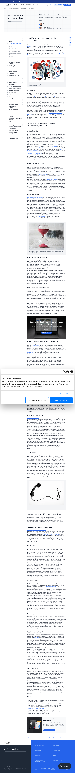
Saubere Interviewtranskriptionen (13, 112)
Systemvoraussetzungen (40, 747)
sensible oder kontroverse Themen (50, 534)
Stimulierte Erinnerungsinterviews (13, 97)
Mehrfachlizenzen (38, 750)
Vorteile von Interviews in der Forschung (14, 41)
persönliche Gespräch (44, 165)
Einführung (11, 46)
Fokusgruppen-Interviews (14, 90)
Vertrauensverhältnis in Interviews (13, 79)
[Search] (46, 4)
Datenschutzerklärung (45, 768)
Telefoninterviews (12, 94)
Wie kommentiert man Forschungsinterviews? (13, 122)
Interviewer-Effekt (12, 84)
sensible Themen (43, 174)
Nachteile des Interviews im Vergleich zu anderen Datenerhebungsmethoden (15, 50)
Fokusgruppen (53, 96)
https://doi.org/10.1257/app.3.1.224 (36, 708)
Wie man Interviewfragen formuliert (14, 76)
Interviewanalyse (41, 216)
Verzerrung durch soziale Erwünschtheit (36, 530)
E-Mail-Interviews (12, 92)
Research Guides (38, 742)
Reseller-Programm (38, 757)
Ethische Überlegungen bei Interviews (14, 63)
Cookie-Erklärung (53, 769)
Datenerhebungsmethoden (33, 96)
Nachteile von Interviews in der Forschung (27, 8)
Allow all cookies (61, 400)
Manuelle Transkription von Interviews (14, 116)
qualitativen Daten (49, 115)
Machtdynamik (30, 352)
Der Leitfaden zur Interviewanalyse (13, 8)
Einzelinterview (53, 146)
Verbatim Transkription (13, 109)
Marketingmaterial (56, 757)
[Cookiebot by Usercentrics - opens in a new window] (64, 371)
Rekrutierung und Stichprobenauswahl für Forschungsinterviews (13, 70)
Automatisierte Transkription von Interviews (15, 119)
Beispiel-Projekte (38, 755)
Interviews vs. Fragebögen (14, 102)
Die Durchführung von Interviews (35, 197)
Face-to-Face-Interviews (33, 418)
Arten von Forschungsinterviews (15, 86)
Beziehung (36, 637)
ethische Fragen (35, 345)
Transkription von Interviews (54, 212)
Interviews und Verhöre (13, 104)
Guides (5, 8)
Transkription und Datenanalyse (34, 153)
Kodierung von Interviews (14, 130)
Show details (64, 394)
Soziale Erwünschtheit (13, 82)
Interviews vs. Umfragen (13, 100)
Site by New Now (7, 769)
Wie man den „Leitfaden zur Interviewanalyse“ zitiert (14, 138)
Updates (54, 755)
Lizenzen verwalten (57, 745)
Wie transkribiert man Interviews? (13, 107)
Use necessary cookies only (37, 400)
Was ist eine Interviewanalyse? (15, 38)
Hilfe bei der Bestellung (39, 745)
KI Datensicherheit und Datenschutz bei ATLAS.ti (40, 761)
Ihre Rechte (36, 769)
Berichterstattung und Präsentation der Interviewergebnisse (13, 134)
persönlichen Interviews (51, 586)
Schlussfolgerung (12, 60)
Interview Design (12, 73)
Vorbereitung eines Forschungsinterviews (13, 66)
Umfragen (44, 96)
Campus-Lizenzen (56, 750)
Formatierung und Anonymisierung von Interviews (15, 126)
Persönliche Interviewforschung (15, 88)
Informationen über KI (57, 760)
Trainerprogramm (56, 742)
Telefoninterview (43, 147)
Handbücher (55, 747)
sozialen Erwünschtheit (52, 179)
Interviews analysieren (13, 128)
